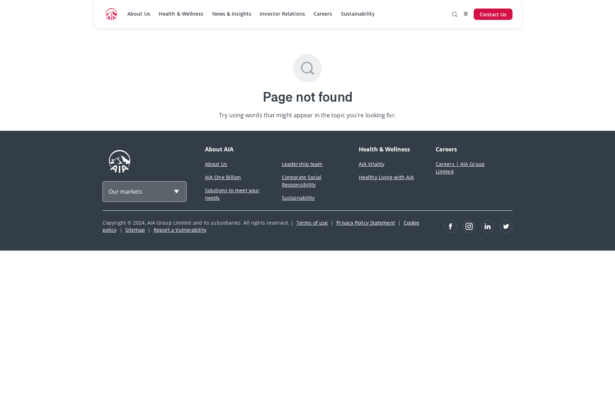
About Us (138, 13)
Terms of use (312, 222)
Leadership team (302, 164)
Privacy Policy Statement (365, 222)
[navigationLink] (111, 14)
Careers (323, 13)
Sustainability (358, 13)
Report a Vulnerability (180, 229)
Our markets (125, 191)
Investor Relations (282, 13)
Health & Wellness (181, 13)
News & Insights (232, 13)
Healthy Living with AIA (386, 177)
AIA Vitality (371, 164)
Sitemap (135, 229)
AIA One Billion (223, 177)
